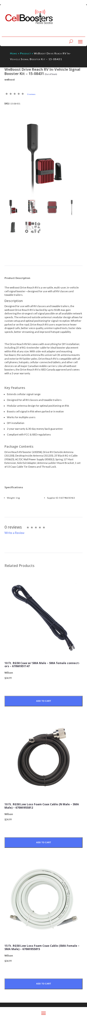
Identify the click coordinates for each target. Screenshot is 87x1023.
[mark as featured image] (13, 208)
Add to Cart (43, 701)
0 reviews (31, 94)
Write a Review (14, 533)
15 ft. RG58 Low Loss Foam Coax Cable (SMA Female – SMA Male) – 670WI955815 (41, 947)
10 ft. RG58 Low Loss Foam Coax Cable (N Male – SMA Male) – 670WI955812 (41, 805)
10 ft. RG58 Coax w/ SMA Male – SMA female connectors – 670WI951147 (42, 664)
